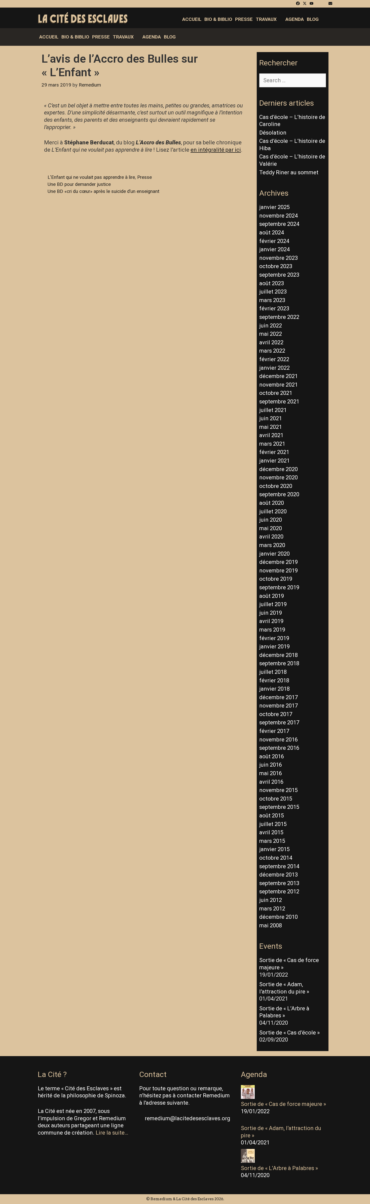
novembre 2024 (278, 216)
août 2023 (271, 283)
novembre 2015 (278, 790)
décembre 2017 (278, 697)
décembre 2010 (278, 917)
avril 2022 (271, 342)
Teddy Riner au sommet (288, 172)
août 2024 (271, 232)
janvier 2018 (274, 689)
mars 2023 (272, 300)
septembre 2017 (279, 722)
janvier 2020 (274, 554)
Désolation (272, 133)
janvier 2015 (274, 849)
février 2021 (274, 452)
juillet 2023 (273, 291)
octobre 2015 (275, 799)
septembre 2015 (279, 807)
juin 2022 (270, 325)
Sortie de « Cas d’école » (289, 1032)
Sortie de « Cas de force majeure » (283, 1104)
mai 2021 (270, 427)
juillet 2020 (273, 511)
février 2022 (274, 359)
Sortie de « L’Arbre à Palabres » (279, 1168)
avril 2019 (271, 621)
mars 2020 (272, 545)
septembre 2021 (279, 401)
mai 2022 (270, 334)
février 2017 (274, 731)
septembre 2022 (279, 317)
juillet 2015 (273, 824)
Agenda (294, 19)
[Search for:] (292, 80)
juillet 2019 (273, 604)
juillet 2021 (273, 410)
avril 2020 (271, 536)
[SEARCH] (327, 19)
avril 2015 (271, 832)
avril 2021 (271, 435)
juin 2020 (270, 520)
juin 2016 (270, 765)
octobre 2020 (275, 486)
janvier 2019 (274, 646)
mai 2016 (270, 773)
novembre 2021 (278, 385)
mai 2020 (270, 528)
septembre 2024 (279, 224)
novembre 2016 (278, 739)
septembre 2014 (279, 866)
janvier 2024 (274, 249)
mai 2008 (270, 925)
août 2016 (271, 756)
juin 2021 (270, 418)
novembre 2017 (278, 705)
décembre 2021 (278, 376)
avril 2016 (271, 782)
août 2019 (271, 596)
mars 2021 (272, 444)
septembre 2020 (279, 494)
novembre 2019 (278, 570)
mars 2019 (272, 630)
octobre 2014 (275, 858)
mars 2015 (272, 841)
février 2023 (274, 308)
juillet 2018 (273, 672)
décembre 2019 (278, 562)
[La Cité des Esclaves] (83, 18)
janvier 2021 (274, 461)
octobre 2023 (275, 266)
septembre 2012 (279, 891)
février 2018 (274, 680)
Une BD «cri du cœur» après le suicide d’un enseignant (103, 191)
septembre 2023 (279, 275)
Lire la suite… (112, 1133)
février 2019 (274, 638)
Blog (313, 19)
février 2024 (274, 241)
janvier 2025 (274, 207)
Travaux (266, 19)
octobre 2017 (275, 714)
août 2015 (271, 815)
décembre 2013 (278, 874)
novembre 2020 (278, 477)
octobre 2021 (275, 393)
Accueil (191, 19)
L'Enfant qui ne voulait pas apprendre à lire (91, 177)
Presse (244, 19)
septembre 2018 (279, 663)
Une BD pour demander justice (79, 184)
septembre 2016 (279, 748)
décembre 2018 (278, 655)
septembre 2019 (279, 587)
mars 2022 (272, 351)
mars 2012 (272, 908)
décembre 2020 (278, 469)
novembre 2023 (278, 258)
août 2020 (271, 503)
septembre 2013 (279, 883)
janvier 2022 (274, 368)
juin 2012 (270, 900)
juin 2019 (270, 613)
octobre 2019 (275, 579)
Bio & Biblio (218, 19)
